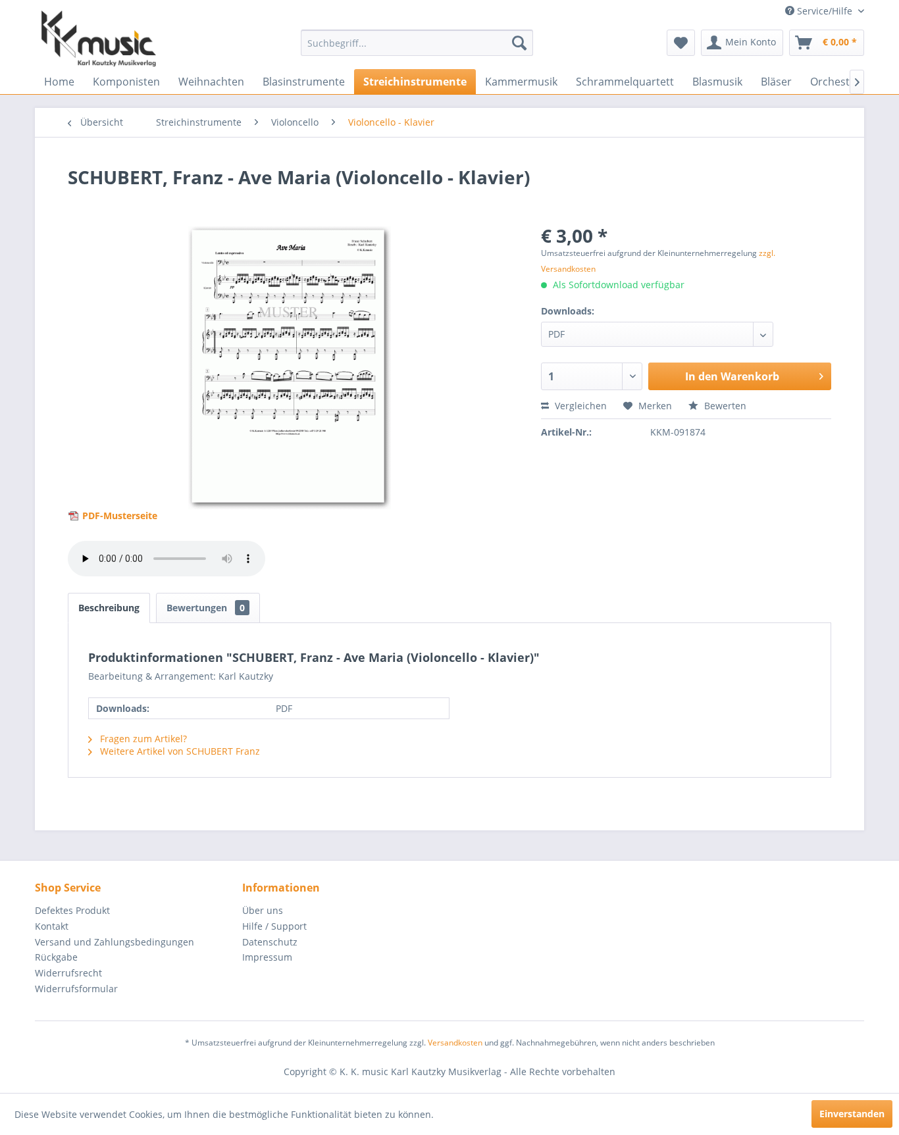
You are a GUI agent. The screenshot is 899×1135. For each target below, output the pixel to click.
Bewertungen (206, 607)
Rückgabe (56, 957)
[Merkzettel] (681, 43)
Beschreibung (109, 607)
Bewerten (724, 405)
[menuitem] (417, 43)
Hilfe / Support (274, 926)
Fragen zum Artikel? (142, 738)
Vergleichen (579, 405)
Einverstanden (852, 1113)
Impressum (267, 957)
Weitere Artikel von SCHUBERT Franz (178, 751)
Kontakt (51, 926)
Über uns (262, 910)
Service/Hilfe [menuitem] (824, 11)
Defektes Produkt (72, 910)
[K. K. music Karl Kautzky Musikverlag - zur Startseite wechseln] (98, 38)
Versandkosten (455, 1042)
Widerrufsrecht (68, 973)
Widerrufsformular (76, 988)
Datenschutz (269, 942)
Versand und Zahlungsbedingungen (114, 942)
